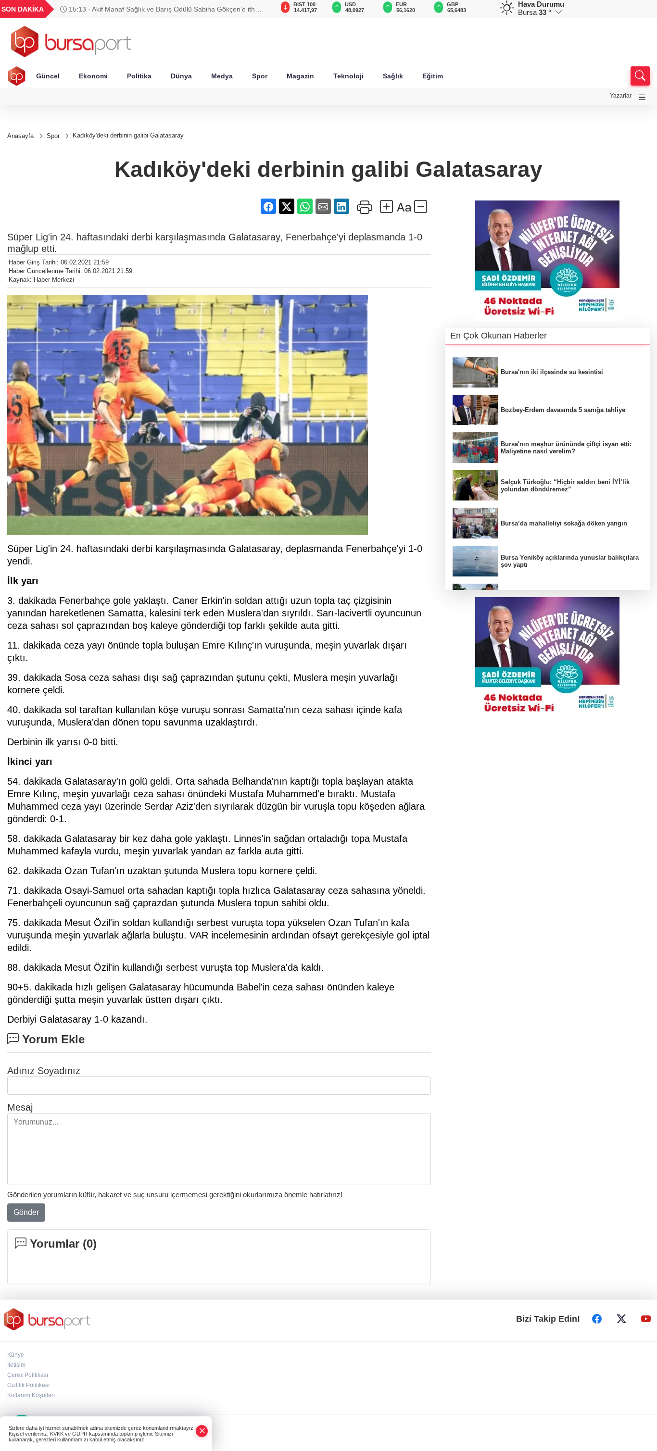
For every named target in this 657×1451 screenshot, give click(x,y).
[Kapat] (202, 1431)
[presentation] (250, 9)
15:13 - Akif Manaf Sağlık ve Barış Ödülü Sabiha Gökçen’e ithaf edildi (160, 9)
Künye (15, 1354)
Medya (222, 76)
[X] (621, 1319)
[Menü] (642, 97)
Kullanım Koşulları (31, 1395)
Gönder (26, 1212)
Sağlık (393, 76)
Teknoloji (348, 76)
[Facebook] (596, 1319)
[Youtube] (646, 1319)
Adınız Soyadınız (43, 1070)
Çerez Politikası (27, 1375)
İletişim (16, 1365)
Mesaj (20, 1107)
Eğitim (432, 76)
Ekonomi (93, 76)
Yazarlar (621, 95)
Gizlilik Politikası (28, 1385)
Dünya (181, 76)
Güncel (48, 76)
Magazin (300, 76)
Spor (259, 76)
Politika (139, 76)
